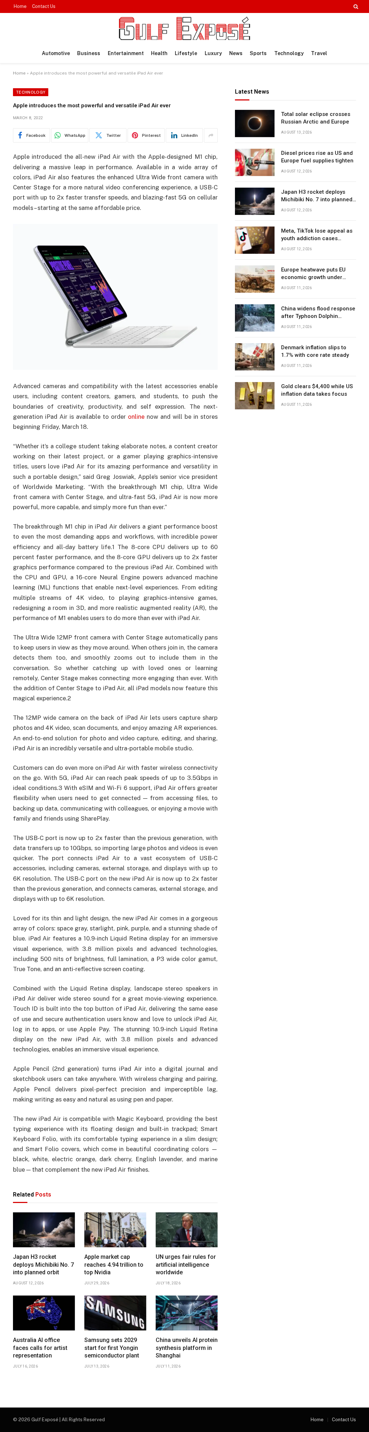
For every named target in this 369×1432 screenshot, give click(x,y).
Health (159, 53)
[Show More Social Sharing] (211, 135)
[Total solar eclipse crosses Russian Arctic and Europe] (255, 123)
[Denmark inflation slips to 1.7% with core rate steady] (255, 357)
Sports (258, 53)
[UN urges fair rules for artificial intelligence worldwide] (187, 1229)
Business (88, 53)
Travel (319, 53)
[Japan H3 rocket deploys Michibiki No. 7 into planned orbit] (44, 1229)
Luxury (213, 53)
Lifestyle (186, 53)
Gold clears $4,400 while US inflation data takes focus (317, 390)
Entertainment (126, 53)
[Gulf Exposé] (184, 28)
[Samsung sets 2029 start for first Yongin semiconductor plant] (115, 1313)
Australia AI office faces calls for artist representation (40, 1348)
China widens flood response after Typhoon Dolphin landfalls (318, 312)
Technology (289, 53)
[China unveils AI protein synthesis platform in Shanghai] (187, 1313)
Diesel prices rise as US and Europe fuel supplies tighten (317, 157)
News (236, 53)
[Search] (355, 6)
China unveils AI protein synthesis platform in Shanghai (187, 1348)
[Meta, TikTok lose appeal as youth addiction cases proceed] (255, 240)
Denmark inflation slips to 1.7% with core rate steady (315, 351)
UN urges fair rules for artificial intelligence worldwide (186, 1264)
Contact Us (43, 6)
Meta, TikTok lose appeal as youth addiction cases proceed (316, 235)
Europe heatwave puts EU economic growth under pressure (313, 274)
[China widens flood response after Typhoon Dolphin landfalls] (255, 318)
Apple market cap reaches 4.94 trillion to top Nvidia (113, 1264)
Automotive (56, 53)
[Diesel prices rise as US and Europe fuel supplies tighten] (255, 162)
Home (20, 6)
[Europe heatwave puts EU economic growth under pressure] (255, 279)
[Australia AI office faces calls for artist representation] (44, 1313)
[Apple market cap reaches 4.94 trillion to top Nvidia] (115, 1229)
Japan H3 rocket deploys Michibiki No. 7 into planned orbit (43, 1264)
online (136, 416)
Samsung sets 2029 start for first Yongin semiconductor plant (111, 1348)
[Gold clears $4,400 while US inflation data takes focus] (255, 395)
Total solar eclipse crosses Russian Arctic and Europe (315, 118)
